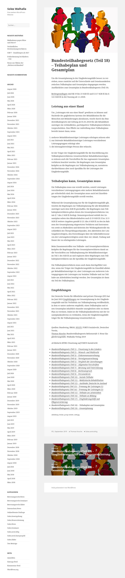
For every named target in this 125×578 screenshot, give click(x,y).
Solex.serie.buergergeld (16, 536)
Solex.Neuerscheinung (15, 520)
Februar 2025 (12, 159)
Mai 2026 (10, 101)
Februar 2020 (12, 393)
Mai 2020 (10, 381)
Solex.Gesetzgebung (14, 516)
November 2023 (13, 218)
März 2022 (11, 295)
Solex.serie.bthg (13, 532)
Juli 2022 (10, 280)
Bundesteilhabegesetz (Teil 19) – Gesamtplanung (72, 408)
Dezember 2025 (13, 120)
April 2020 (11, 385)
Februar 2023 (12, 253)
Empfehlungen (69, 299)
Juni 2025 (10, 144)
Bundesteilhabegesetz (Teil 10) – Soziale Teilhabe (72, 377)
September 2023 (13, 225)
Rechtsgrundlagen (59, 94)
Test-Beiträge (12, 543)
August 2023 (11, 229)
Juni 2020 (10, 377)
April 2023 (11, 245)
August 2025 (11, 136)
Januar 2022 (11, 303)
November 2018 (13, 451)
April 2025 (11, 151)
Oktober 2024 (12, 175)
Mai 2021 (10, 334)
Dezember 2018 (13, 447)
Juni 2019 (10, 424)
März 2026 (11, 109)
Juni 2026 (10, 97)
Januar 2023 (11, 257)
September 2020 (13, 366)
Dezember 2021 (13, 307)
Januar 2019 (11, 443)
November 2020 (13, 358)
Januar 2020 (11, 397)
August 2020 (11, 369)
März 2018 (11, 482)
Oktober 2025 (12, 128)
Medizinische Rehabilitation (91, 380)
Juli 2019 (10, 420)
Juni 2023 (10, 237)
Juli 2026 (10, 93)
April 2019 (11, 432)
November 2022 (13, 264)
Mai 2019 (10, 428)
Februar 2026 (12, 112)
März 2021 (11, 342)
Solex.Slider (11, 540)
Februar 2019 (12, 440)
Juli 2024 (10, 186)
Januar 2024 (11, 210)
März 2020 (11, 389)
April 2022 (11, 292)
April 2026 (11, 105)
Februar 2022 (12, 299)
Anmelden (11, 558)
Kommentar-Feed (13, 566)
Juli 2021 (10, 327)
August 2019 (11, 416)
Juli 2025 (10, 140)
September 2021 (13, 319)
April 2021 (11, 338)
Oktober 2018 (12, 455)
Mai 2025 (10, 147)
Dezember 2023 (13, 214)
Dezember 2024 (13, 167)
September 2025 (13, 132)
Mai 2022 (10, 288)
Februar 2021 (12, 346)
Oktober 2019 (12, 408)
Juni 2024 (10, 190)
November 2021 (13, 311)
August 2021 (11, 323)
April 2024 (11, 198)
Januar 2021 (11, 350)
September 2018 (13, 459)
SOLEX (79, 327)
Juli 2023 (10, 233)
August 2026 (11, 89)
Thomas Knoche (76, 431)
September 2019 (13, 412)
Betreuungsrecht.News (15, 497)
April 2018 (11, 478)
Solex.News (11, 524)
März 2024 (11, 202)
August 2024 (11, 183)
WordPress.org (12, 569)
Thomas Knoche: (58, 333)
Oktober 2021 (12, 315)
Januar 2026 (11, 116)
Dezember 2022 (13, 260)
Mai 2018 (10, 475)
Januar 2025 (11, 163)
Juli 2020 (10, 373)
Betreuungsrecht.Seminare (17, 501)
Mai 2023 (10, 241)
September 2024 (13, 179)
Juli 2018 (10, 467)
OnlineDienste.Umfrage (16, 512)
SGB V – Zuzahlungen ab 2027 (18, 53)
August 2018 (11, 463)
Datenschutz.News (14, 508)
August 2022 (11, 276)
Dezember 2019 (13, 401)
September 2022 (13, 272)
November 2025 (13, 124)
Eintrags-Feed (12, 562)
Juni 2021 (10, 330)
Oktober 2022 (12, 268)
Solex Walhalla (16, 9)
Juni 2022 (10, 284)
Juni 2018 (10, 471)
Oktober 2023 (12, 221)
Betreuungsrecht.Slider (16, 505)
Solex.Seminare (13, 528)
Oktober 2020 (12, 362)
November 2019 (13, 404)
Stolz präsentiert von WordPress (63, 488)
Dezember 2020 (13, 354)
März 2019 (11, 436)
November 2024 (13, 171)
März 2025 (11, 155)
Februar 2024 (12, 206)
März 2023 (11, 249)
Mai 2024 (10, 194)
